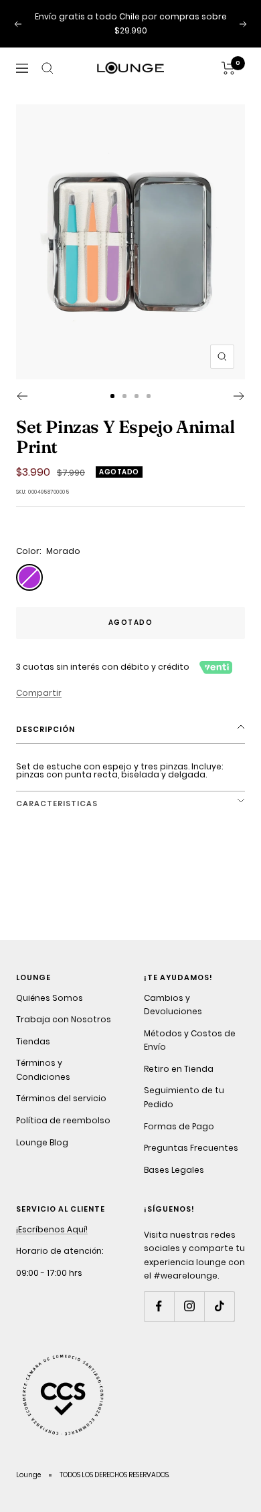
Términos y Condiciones (43, 1069)
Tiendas (33, 1041)
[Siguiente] (239, 396)
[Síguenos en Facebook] (159, 1306)
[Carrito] (229, 68)
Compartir (39, 692)
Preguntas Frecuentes (191, 1147)
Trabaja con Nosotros (63, 1019)
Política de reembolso (63, 1120)
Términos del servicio (61, 1098)
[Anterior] (21, 396)
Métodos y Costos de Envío (190, 1040)
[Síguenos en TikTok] (219, 1306)
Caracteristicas (57, 803)
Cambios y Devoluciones (173, 1005)
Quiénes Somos (49, 998)
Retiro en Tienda (178, 1068)
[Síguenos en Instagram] (189, 1306)
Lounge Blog (42, 1142)
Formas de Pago (179, 1126)
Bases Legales (174, 1169)
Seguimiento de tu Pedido (184, 1097)
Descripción (45, 729)
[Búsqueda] (47, 68)
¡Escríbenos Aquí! (52, 1229)
